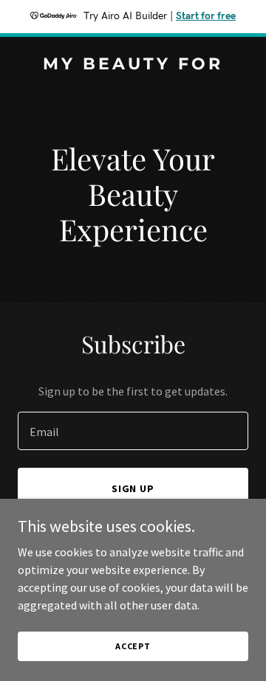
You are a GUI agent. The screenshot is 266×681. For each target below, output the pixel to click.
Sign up (133, 488)
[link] (133, 65)
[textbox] (133, 431)
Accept (133, 645)
